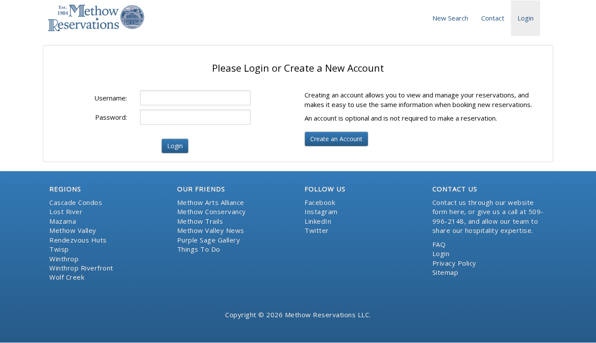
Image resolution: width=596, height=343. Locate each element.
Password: (111, 117)
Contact (492, 18)
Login (525, 18)
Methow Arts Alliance (210, 202)
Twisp (59, 249)
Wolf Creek (66, 277)
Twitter (317, 230)
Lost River (65, 211)
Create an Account (336, 139)
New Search (450, 18)
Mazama (62, 221)
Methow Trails (200, 221)
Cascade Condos (75, 202)
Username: (110, 98)
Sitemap (445, 272)
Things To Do (198, 249)
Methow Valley (72, 230)
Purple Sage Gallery (208, 240)
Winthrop (64, 258)
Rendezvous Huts (78, 240)
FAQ (439, 244)
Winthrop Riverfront (81, 267)
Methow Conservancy (211, 211)
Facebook (320, 202)
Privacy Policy (454, 263)
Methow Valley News (210, 230)
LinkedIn (318, 221)
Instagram (321, 211)
